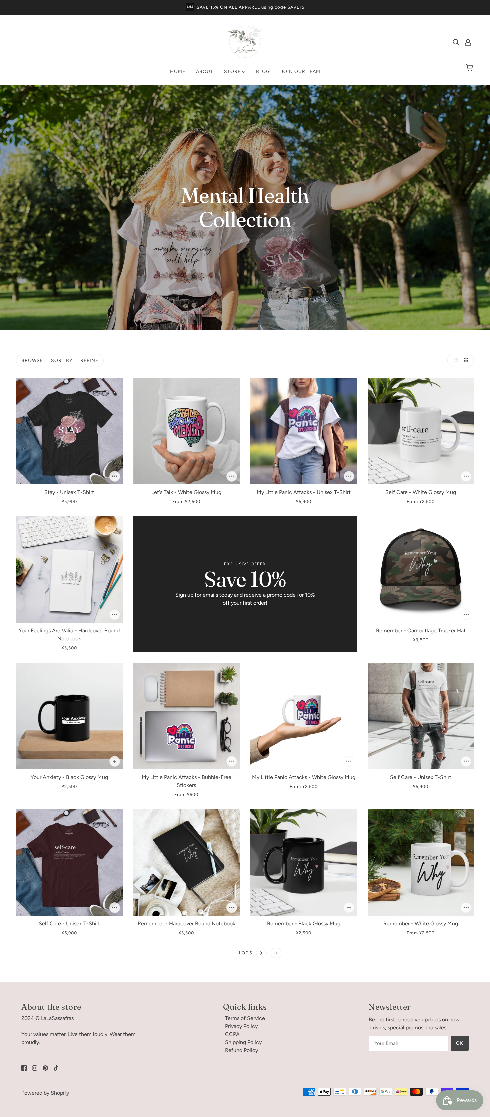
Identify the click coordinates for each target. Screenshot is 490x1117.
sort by (61, 360)
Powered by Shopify (45, 1093)
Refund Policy (241, 1050)
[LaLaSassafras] (245, 56)
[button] (454, 360)
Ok (459, 1043)
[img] (456, 42)
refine (89, 360)
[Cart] (470, 68)
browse (32, 360)
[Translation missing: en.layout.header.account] (468, 42)
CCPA (232, 1034)
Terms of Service (245, 1018)
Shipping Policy (243, 1042)
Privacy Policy (241, 1026)
